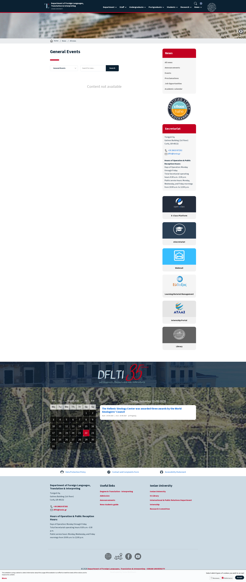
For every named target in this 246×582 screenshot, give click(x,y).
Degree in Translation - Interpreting (116, 491)
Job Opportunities (173, 83)
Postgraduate (155, 7)
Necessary (216, 578)
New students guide (109, 504)
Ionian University (158, 491)
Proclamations (172, 78)
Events (168, 73)
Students (171, 7)
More (4, 578)
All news (73, 41)
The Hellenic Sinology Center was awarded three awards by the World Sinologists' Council (142, 410)
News (196, 7)
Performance (228, 578)
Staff (122, 7)
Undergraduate (136, 7)
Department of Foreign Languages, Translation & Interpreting (116, 568)
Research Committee (160, 509)
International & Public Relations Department (171, 500)
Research (185, 7)
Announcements (172, 67)
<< (53, 400)
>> (92, 400)
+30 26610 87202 (175, 150)
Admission (105, 495)
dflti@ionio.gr (174, 153)
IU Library (154, 495)
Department (108, 7)
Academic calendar (173, 89)
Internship (155, 504)
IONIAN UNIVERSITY (156, 568)
